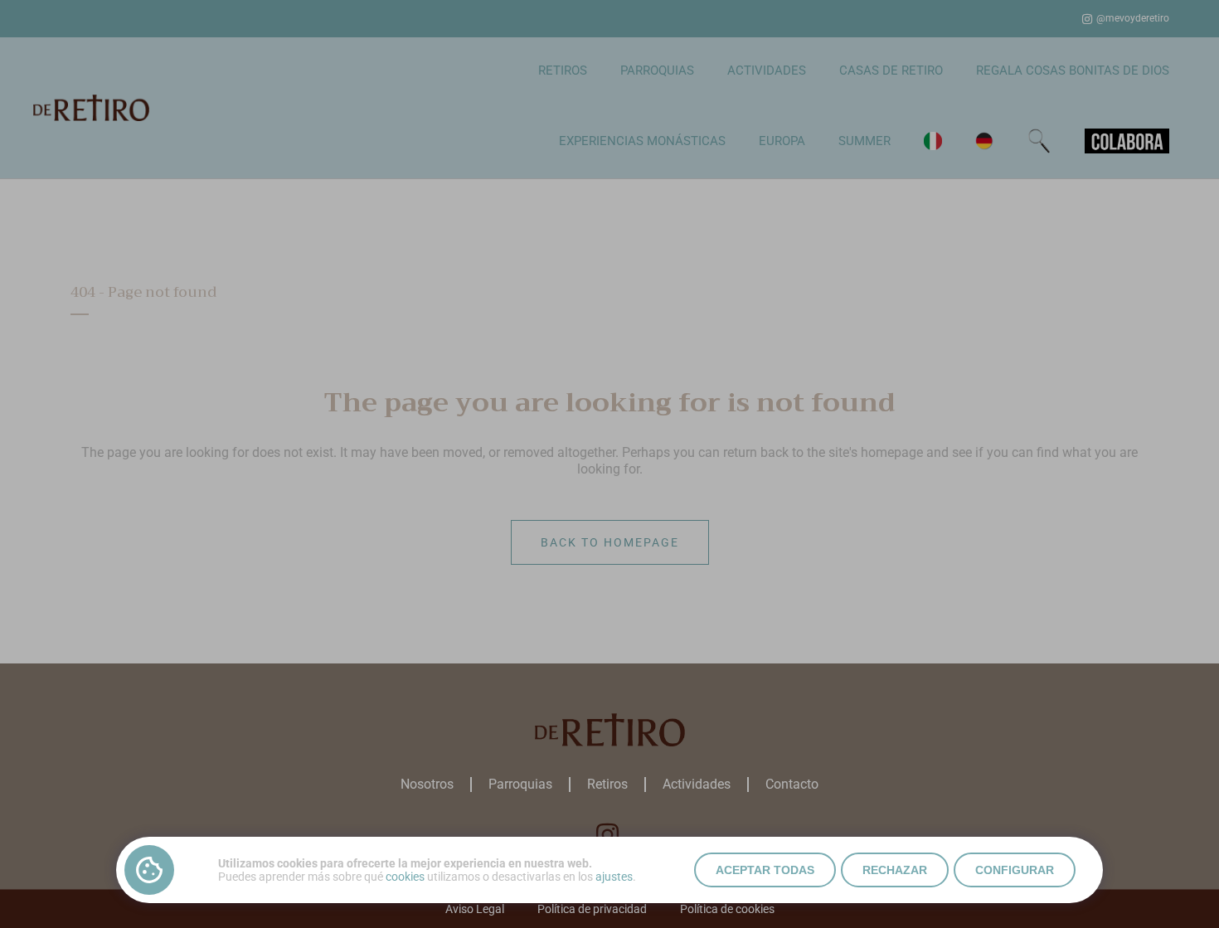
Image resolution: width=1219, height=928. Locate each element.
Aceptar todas (765, 870)
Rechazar (894, 870)
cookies (405, 876)
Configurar (1014, 870)
